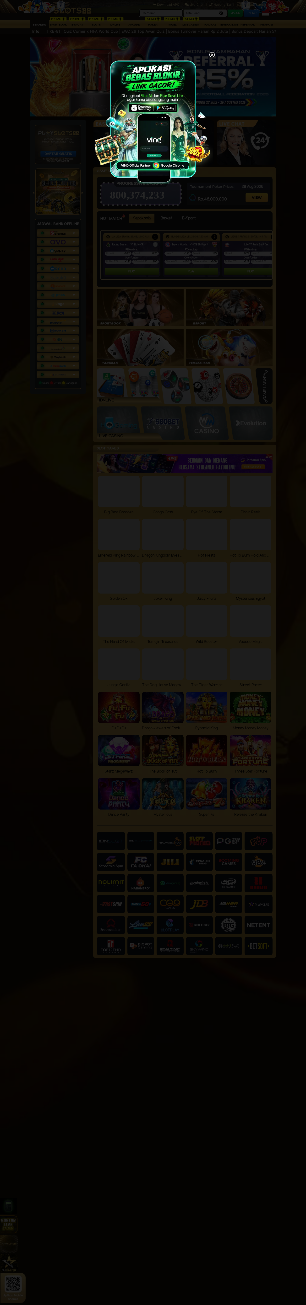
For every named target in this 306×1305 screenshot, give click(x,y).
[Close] (212, 55)
